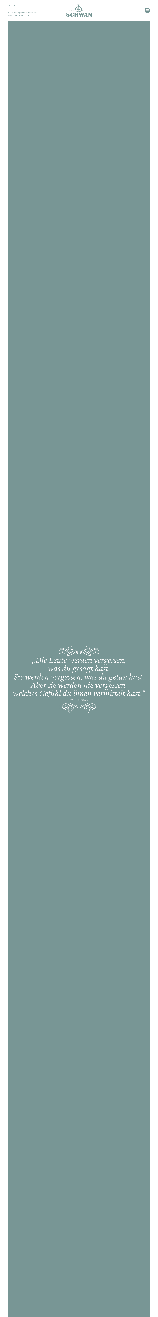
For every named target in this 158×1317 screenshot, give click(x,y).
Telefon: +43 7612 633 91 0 (18, 15)
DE (9, 5)
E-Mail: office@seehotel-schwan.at (22, 12)
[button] (147, 10)
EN (13, 5)
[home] (79, 10)
